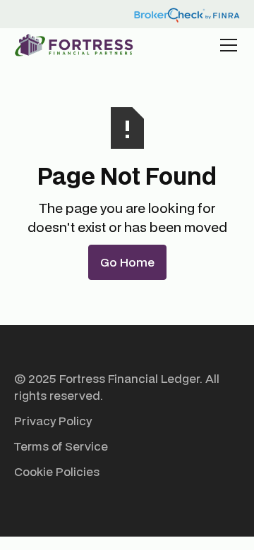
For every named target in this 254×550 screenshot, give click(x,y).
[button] (226, 45)
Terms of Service (61, 446)
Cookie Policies (56, 471)
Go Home (127, 262)
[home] (73, 45)
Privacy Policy (53, 420)
